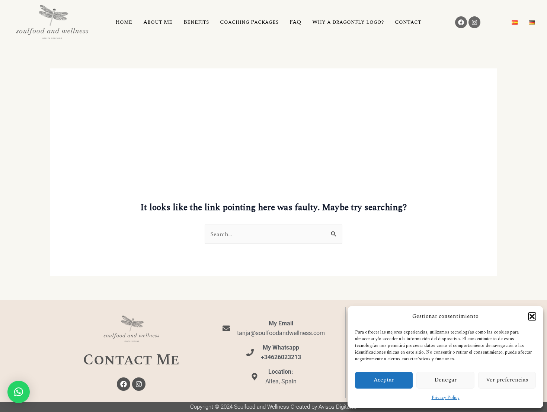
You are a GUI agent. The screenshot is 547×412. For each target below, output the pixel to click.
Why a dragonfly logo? (348, 22)
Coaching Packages (249, 22)
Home (123, 22)
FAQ (295, 22)
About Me (157, 22)
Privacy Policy (446, 397)
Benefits (196, 22)
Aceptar (384, 380)
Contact (408, 22)
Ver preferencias (507, 380)
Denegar (446, 380)
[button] (532, 316)
